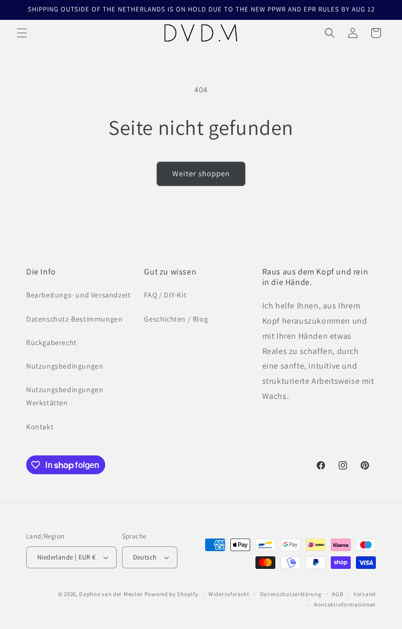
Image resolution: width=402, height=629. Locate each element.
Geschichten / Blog (176, 319)
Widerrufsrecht (229, 594)
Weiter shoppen (201, 173)
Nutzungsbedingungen (64, 366)
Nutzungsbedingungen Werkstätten (64, 396)
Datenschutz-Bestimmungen (74, 319)
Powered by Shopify (171, 594)
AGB (337, 594)
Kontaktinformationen (345, 604)
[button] (22, 32)
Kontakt (39, 426)
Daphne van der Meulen (111, 594)
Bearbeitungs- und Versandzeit (78, 295)
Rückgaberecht (51, 342)
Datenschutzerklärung (291, 594)
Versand (364, 594)
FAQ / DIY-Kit (165, 295)
